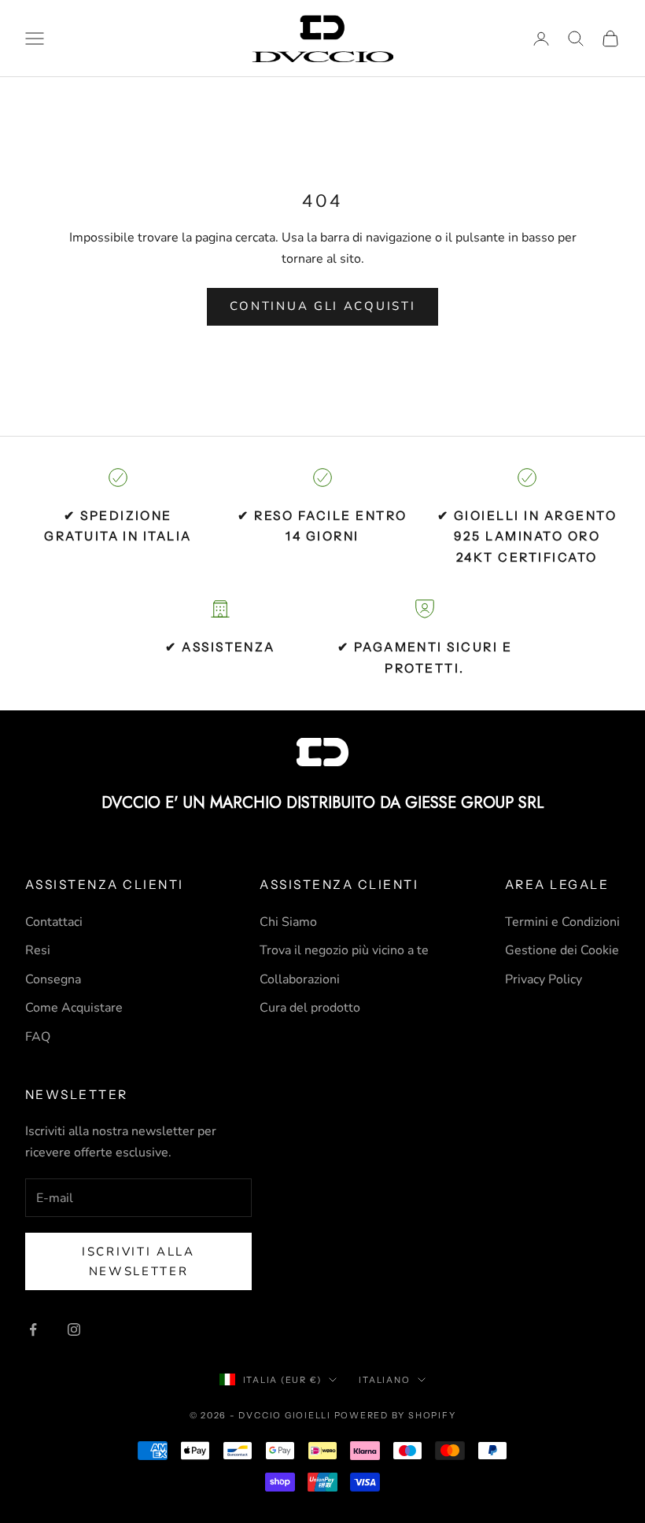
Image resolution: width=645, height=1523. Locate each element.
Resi (37, 950)
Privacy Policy (543, 979)
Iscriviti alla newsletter (138, 1261)
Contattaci (54, 922)
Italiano (384, 1379)
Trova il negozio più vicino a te (344, 950)
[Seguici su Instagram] (74, 1329)
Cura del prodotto (310, 1007)
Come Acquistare (74, 1007)
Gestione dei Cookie (562, 950)
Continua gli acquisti (323, 306)
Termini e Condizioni (562, 922)
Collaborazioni (300, 979)
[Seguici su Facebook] (33, 1329)
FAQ (37, 1036)
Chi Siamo (288, 922)
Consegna (53, 979)
